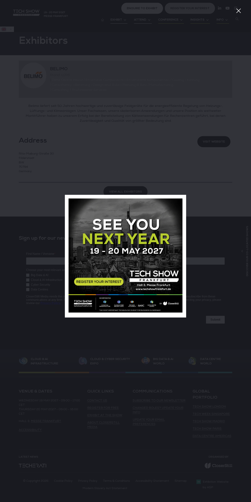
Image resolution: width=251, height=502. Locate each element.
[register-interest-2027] (125, 311)
